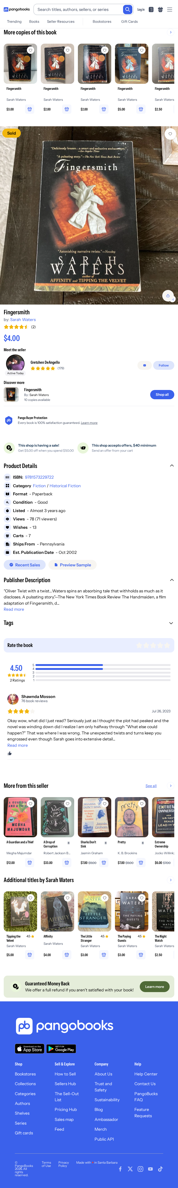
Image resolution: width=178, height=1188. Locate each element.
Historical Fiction (65, 485)
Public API (104, 1139)
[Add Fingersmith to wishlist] (170, 134)
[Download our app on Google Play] (61, 1048)
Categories (25, 1093)
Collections (25, 1083)
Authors (22, 1103)
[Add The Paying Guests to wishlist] (142, 898)
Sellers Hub (65, 1083)
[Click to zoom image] (89, 215)
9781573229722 (39, 477)
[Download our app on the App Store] (29, 1049)
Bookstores (102, 21)
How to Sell (65, 1073)
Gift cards (24, 1132)
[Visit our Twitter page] (130, 1169)
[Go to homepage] (17, 9)
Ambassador (106, 1119)
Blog (99, 1109)
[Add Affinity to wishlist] (67, 898)
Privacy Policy (63, 1164)
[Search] (127, 9)
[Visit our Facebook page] (120, 1169)
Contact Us (145, 1083)
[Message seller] (144, 365)
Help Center (146, 1073)
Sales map (64, 1119)
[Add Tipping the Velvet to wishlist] (30, 898)
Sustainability (107, 1099)
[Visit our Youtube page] (150, 1169)
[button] (89, 466)
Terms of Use (46, 1164)
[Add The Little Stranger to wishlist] (104, 898)
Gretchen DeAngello (45, 362)
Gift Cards (129, 21)
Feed (59, 1129)
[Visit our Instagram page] (140, 1169)
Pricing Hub (66, 1109)
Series (20, 1123)
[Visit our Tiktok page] (160, 1169)
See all (151, 786)
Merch (101, 1129)
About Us (103, 1073)
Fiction (39, 485)
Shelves (22, 1113)
